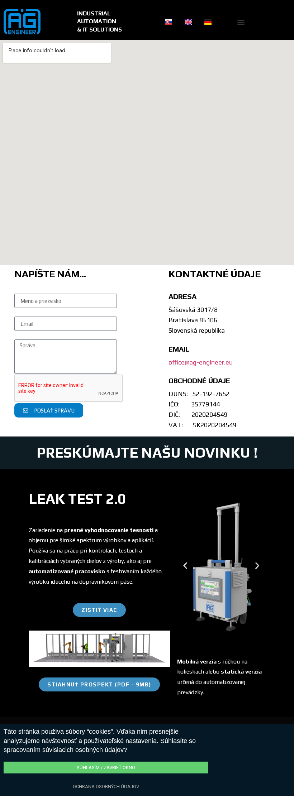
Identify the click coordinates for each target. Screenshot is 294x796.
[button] (241, 22)
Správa (23, 335)
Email (21, 312)
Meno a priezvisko (37, 289)
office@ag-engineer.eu (201, 362)
